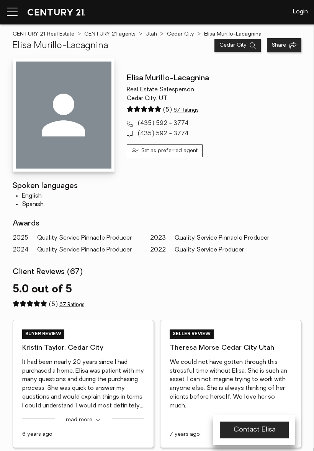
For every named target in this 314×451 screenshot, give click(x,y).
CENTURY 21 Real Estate (43, 34)
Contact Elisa (254, 430)
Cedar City (180, 34)
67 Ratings (185, 110)
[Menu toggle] (12, 12)
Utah (151, 34)
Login (300, 12)
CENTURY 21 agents (110, 34)
